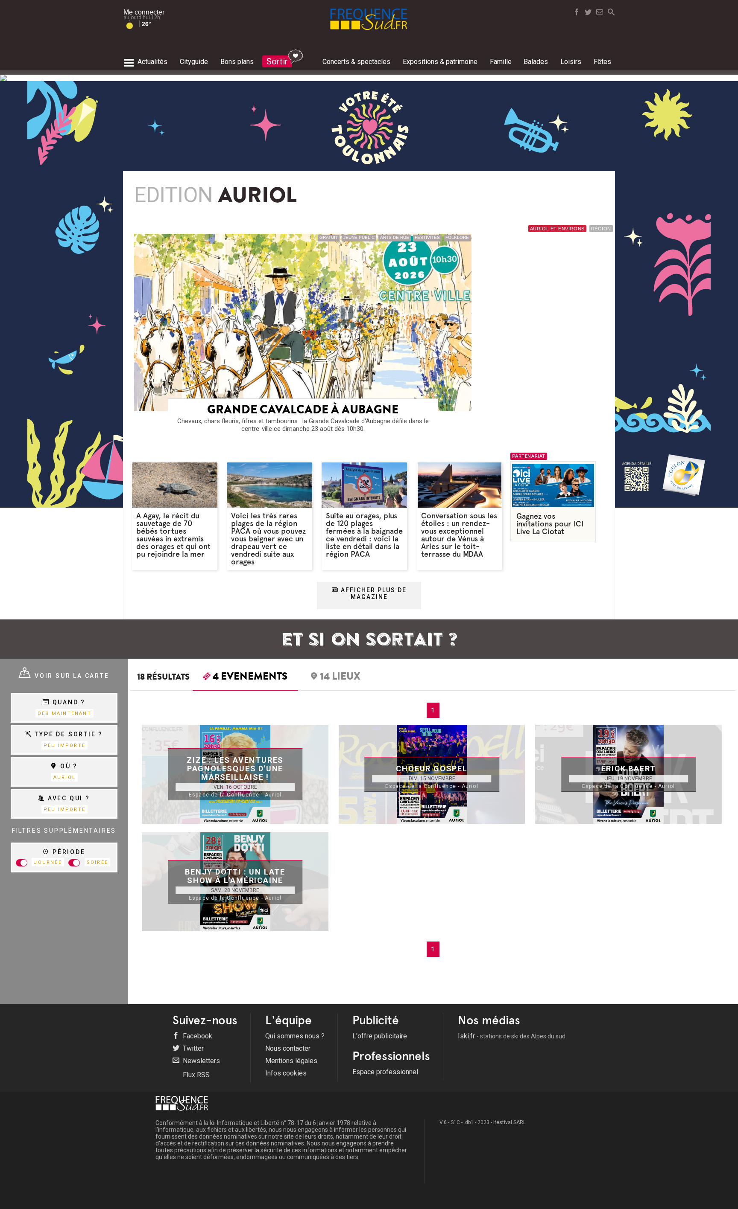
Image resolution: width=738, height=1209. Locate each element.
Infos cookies (286, 1073)
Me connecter (143, 12)
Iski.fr (511, 1036)
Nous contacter (287, 1048)
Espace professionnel (385, 1072)
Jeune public (359, 237)
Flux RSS (195, 1075)
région (601, 228)
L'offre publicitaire (379, 1036)
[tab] (245, 678)
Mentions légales (291, 1061)
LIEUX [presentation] (340, 677)
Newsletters (200, 1061)
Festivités (427, 237)
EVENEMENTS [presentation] (250, 677)
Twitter (192, 1048)
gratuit (328, 237)
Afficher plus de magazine (373, 593)
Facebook (196, 1036)
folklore (457, 237)
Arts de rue (394, 237)
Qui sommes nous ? (295, 1036)
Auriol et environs (557, 228)
